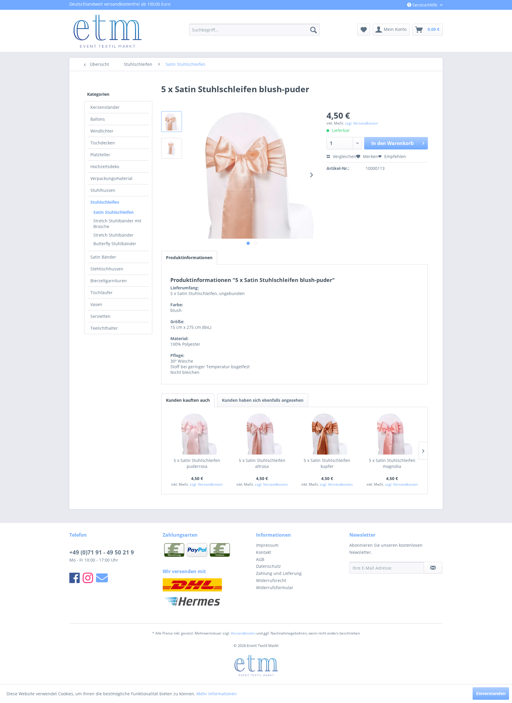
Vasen (96, 304)
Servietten (100, 316)
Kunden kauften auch (188, 400)
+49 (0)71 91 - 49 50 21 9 (101, 552)
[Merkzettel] (363, 30)
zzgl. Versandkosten (361, 123)
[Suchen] (313, 30)
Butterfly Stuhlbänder (114, 243)
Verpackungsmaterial (111, 178)
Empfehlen (394, 156)
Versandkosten (243, 633)
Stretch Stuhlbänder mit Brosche (117, 223)
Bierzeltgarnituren (108, 280)
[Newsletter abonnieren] (433, 568)
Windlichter (101, 131)
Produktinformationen (189, 257)
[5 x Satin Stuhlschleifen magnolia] (392, 434)
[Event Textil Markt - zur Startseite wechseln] (107, 31)
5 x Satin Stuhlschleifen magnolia (392, 463)
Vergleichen (344, 156)
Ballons (97, 119)
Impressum (267, 545)
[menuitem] (254, 30)
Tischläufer (101, 292)
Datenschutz (268, 566)
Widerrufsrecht (271, 580)
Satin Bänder (103, 257)
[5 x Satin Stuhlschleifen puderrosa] (197, 434)
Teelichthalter (104, 328)
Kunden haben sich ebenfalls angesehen (262, 400)
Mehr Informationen (216, 693)
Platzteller (100, 154)
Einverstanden (490, 693)
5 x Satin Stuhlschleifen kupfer (327, 463)
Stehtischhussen (106, 269)
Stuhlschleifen (104, 202)
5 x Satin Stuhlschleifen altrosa (262, 463)
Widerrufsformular (274, 587)
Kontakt (263, 552)
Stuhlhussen (102, 190)
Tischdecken (102, 143)
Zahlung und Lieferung (279, 573)
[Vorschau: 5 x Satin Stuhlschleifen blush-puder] (171, 121)
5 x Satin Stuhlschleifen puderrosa (197, 463)
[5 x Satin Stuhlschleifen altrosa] (262, 434)
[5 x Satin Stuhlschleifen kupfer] (327, 434)
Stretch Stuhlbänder (113, 235)
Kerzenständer (105, 107)
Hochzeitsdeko (104, 166)
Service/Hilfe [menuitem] (425, 5)
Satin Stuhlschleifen (113, 212)
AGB (260, 559)
